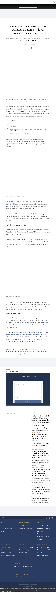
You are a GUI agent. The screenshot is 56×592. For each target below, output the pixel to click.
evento (9, 139)
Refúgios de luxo (10, 555)
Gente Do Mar (35, 449)
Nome (17, 392)
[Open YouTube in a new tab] (31, 48)
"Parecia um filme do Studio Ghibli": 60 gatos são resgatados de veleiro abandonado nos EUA (41, 472)
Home (24, 21)
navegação (19, 307)
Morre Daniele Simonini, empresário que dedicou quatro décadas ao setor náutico (40, 437)
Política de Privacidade (18, 591)
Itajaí (20, 550)
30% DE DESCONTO (32, 7)
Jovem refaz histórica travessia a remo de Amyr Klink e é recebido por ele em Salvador (40, 454)
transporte (25, 339)
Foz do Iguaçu (27, 550)
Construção (40, 526)
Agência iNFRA (11, 204)
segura (25, 307)
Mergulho (3, 552)
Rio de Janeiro (30, 547)
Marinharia (40, 531)
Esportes (9, 547)
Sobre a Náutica (42, 544)
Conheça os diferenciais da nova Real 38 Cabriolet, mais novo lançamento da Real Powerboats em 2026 (41, 419)
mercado (20, 116)
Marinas (48, 528)
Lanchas (34, 432)
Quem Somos (40, 547)
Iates (2, 526)
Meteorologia (40, 534)
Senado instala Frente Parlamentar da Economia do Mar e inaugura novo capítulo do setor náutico (28, 129)
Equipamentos (24, 522)
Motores (29, 526)
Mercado (29, 21)
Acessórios (22, 526)
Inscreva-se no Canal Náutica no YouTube (19, 133)
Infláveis (7, 526)
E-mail (17, 397)
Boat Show (23, 544)
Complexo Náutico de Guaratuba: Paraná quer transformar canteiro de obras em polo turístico (28, 125)
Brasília (21, 552)
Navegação (22, 528)
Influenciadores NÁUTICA (44, 550)
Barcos (33, 503)
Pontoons (9, 528)
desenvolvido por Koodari (28, 586)
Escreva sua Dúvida (20, 384)
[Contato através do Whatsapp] (44, 518)
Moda (9, 552)
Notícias (34, 485)
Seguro (47, 536)
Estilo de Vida (6, 544)
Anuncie (39, 552)
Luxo (11, 550)
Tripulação (40, 539)
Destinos (3, 547)
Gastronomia (4, 550)
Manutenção (40, 528)
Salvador (27, 552)
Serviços (40, 522)
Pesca (2, 555)
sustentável (44, 323)
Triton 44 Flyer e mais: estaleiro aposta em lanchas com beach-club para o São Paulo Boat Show (41, 490)
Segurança (29, 528)
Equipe (48, 547)
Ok (12, 591)
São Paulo (21, 547)
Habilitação (48, 526)
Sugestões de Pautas (42, 555)
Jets (13, 526)
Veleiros (3, 531)
